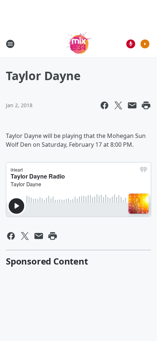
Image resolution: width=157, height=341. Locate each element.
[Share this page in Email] (132, 105)
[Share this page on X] (118, 105)
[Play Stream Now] (145, 44)
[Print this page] (146, 105)
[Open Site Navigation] (10, 44)
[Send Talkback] (130, 44)
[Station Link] (78, 44)
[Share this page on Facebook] (104, 105)
